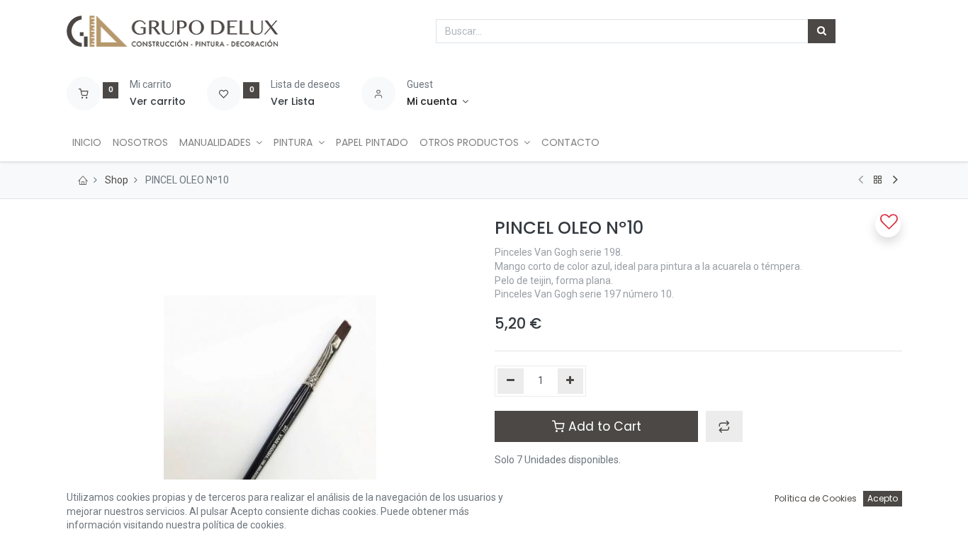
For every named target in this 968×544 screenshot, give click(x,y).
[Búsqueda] (821, 31)
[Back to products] (878, 180)
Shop (116, 180)
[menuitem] (87, 143)
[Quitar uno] (510, 381)
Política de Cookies (816, 498)
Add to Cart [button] (603, 426)
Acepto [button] (882, 498)
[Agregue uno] (571, 381)
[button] (724, 426)
